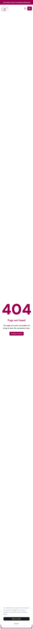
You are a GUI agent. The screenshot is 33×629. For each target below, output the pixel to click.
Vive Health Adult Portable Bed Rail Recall (16, 2)
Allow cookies (16, 619)
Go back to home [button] (16, 333)
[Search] (25, 8)
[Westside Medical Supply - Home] (12, 8)
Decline (16, 623)
